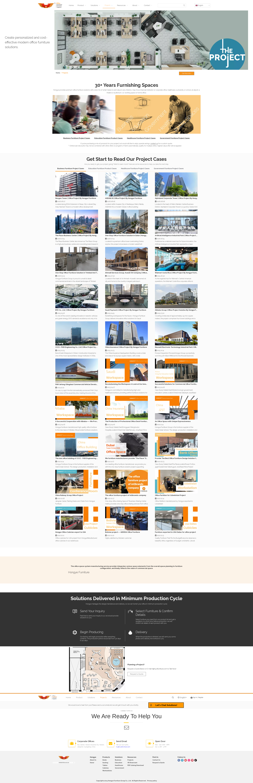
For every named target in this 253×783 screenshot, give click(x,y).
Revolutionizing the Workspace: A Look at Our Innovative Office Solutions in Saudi (126, 384)
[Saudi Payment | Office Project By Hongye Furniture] (126, 296)
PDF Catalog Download (135, 765)
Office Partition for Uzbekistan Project (170, 495)
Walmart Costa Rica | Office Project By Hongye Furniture (176, 273)
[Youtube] (185, 760)
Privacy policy (152, 781)
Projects (103, 697)
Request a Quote (136, 674)
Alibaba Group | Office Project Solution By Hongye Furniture (176, 310)
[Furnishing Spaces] (126, 114)
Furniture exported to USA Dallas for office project (175, 532)
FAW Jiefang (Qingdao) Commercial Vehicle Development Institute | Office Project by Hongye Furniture (76, 384)
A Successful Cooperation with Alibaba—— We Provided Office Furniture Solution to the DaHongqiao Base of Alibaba (76, 421)
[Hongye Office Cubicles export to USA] (76, 518)
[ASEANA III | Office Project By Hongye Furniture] (126, 184)
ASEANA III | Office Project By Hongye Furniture (123, 198)
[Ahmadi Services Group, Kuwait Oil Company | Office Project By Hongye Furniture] (126, 259)
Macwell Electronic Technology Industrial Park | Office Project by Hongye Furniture (176, 347)
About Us (93, 760)
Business (118, 760)
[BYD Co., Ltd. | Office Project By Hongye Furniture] (76, 296)
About (128, 697)
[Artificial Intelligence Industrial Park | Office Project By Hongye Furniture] (176, 222)
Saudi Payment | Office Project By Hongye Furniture (125, 310)
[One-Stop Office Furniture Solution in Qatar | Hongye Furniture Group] (126, 222)
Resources (116, 697)
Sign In (195, 697)
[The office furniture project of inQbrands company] (126, 481)
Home (68, 697)
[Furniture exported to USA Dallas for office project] (176, 518)
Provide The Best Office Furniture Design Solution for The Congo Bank (176, 458)
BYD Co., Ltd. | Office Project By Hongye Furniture (74, 310)
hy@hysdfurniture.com (123, 747)
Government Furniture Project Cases (175, 138)
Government (119, 768)
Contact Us (156, 760)
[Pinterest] (192, 760)
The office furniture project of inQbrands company (125, 495)
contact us (154, 143)
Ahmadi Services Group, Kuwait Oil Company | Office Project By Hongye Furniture (126, 273)
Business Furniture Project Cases (76, 138)
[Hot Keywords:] (184, 5)
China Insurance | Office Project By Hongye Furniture (126, 347)
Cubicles (105, 768)
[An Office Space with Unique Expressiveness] (176, 408)
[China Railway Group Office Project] (76, 481)
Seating (105, 762)
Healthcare (119, 765)
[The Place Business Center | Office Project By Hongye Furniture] (76, 222)
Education (118, 762)
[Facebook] (179, 760)
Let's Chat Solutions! (166, 705)
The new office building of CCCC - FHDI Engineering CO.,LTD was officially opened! (76, 458)
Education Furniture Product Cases (108, 138)
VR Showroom (132, 762)
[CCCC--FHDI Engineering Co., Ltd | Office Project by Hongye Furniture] (76, 333)
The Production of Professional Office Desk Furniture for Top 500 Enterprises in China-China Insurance (126, 421)
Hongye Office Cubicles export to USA (70, 532)
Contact (139, 697)
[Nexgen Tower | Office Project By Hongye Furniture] (76, 184)
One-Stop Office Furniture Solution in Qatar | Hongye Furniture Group (126, 235)
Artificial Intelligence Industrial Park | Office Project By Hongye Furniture (176, 235)
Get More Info (186, 73)
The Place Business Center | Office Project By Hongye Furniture (76, 235)
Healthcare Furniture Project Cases (141, 138)
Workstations (107, 770)
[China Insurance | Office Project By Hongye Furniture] (126, 333)
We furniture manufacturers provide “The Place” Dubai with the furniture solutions (126, 458)
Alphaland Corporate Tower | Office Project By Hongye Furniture (176, 198)
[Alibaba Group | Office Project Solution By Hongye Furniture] (176, 296)
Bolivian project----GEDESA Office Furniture (122, 532)
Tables (104, 765)
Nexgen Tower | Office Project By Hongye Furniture (75, 198)
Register (200, 697)
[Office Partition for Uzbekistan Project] (176, 481)
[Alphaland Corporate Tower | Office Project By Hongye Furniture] (176, 184)
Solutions (91, 697)
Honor (92, 762)
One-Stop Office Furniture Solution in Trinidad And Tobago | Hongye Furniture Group (76, 273)
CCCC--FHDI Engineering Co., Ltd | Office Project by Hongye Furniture (76, 347)
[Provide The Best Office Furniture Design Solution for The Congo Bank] (176, 445)
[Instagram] (189, 760)
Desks (104, 760)
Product (79, 697)
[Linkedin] (182, 760)
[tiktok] (195, 760)
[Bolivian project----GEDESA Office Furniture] (126, 518)
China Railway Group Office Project (69, 495)
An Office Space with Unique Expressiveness (173, 421)
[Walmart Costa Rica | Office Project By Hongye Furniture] (176, 259)
